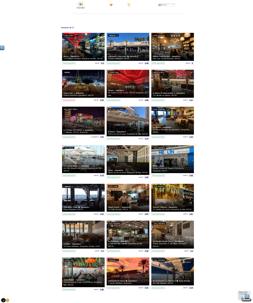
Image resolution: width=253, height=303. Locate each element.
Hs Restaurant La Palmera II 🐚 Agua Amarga (171, 281)
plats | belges (69, 148)
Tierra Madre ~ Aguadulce (74, 280)
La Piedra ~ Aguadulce (162, 127)
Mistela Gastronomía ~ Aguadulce (166, 56)
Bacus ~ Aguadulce (71, 56)
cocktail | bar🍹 (114, 72)
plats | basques (159, 186)
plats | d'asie (68, 35)
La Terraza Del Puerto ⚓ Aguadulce (78, 130)
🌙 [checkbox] (3, 300)
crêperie (67, 72)
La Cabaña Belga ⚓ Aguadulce (76, 166)
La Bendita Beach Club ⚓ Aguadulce (168, 241)
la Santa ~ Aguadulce (117, 131)
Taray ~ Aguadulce (116, 170)
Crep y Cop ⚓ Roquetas (74, 93)
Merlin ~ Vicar (158, 166)
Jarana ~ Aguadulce (116, 90)
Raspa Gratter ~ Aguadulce (119, 207)
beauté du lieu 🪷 (159, 72)
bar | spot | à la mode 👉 (117, 109)
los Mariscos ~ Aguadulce (118, 241)
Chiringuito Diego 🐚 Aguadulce (76, 207)
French (163, 5)
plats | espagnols (159, 35)
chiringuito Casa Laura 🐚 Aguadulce (123, 56)
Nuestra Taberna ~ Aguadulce (165, 207)
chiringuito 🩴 (113, 35)
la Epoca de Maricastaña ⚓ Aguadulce (169, 93)
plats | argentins (159, 109)
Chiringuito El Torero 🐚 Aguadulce (122, 281)
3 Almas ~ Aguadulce (72, 244)
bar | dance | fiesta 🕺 (71, 109)
